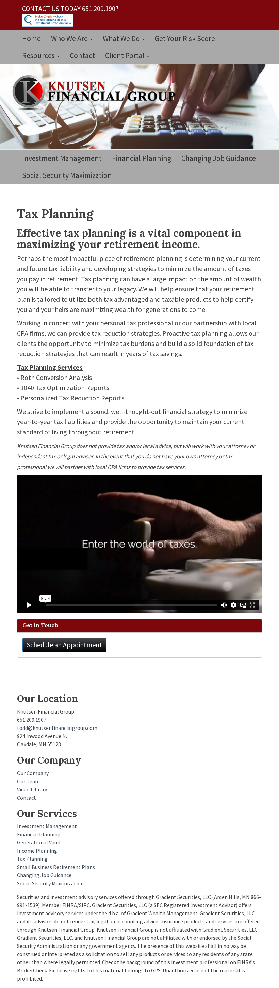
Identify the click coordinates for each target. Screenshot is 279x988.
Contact (82, 55)
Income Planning (37, 850)
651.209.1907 (31, 719)
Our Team (28, 781)
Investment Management (62, 158)
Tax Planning (32, 858)
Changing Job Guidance (218, 158)
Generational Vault (39, 842)
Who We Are (70, 38)
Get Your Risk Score (185, 38)
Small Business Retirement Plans (56, 867)
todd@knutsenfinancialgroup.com (57, 727)
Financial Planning (141, 158)
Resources (39, 55)
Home (31, 38)
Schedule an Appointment (64, 644)
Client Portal (125, 55)
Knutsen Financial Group (97, 94)
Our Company (33, 773)
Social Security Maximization (67, 175)
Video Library (32, 789)
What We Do (122, 38)
